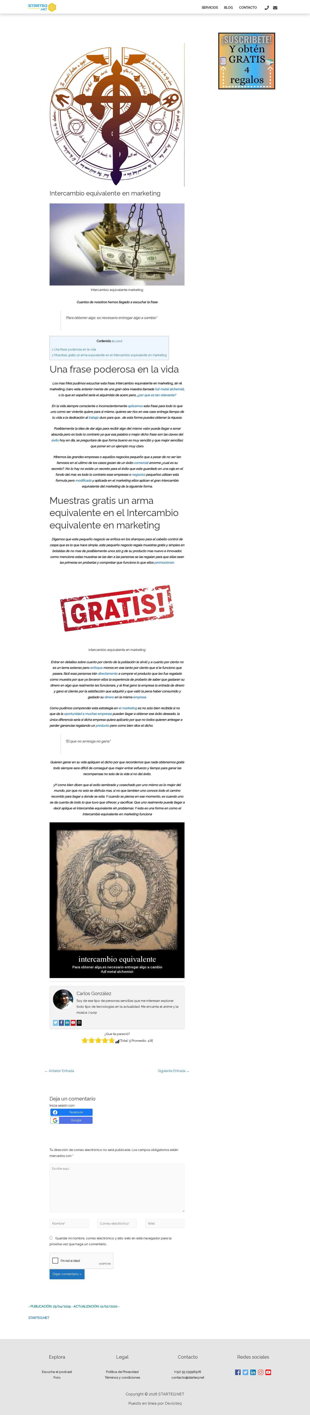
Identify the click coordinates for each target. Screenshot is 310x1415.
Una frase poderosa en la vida (74, 349)
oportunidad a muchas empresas (88, 714)
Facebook (76, 1112)
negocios (139, 475)
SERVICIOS (210, 7)
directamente (108, 674)
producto (103, 725)
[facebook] (238, 1372)
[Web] (165, 1224)
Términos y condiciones (122, 1377)
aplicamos (135, 406)
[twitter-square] (245, 1372)
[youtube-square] (268, 1372)
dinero (109, 697)
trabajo (94, 417)
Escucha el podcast (57, 1372)
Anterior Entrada (59, 1071)
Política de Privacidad (122, 1372)
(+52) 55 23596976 (187, 1372)
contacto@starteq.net (187, 1377)
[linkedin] (253, 1372)
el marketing (128, 708)
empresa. (140, 697)
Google (76, 1120)
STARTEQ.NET (38, 1318)
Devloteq (173, 1403)
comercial (141, 463)
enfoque (96, 668)
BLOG (228, 7)
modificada (83, 480)
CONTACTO (248, 7)
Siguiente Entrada (174, 1071)
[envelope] (275, 8)
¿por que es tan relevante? (156, 395)
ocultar (117, 341)
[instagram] (260, 1372)
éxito (55, 440)
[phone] (267, 8)
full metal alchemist (169, 389)
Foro (57, 1377)
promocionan (164, 562)
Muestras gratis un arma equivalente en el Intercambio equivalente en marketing (109, 355)
